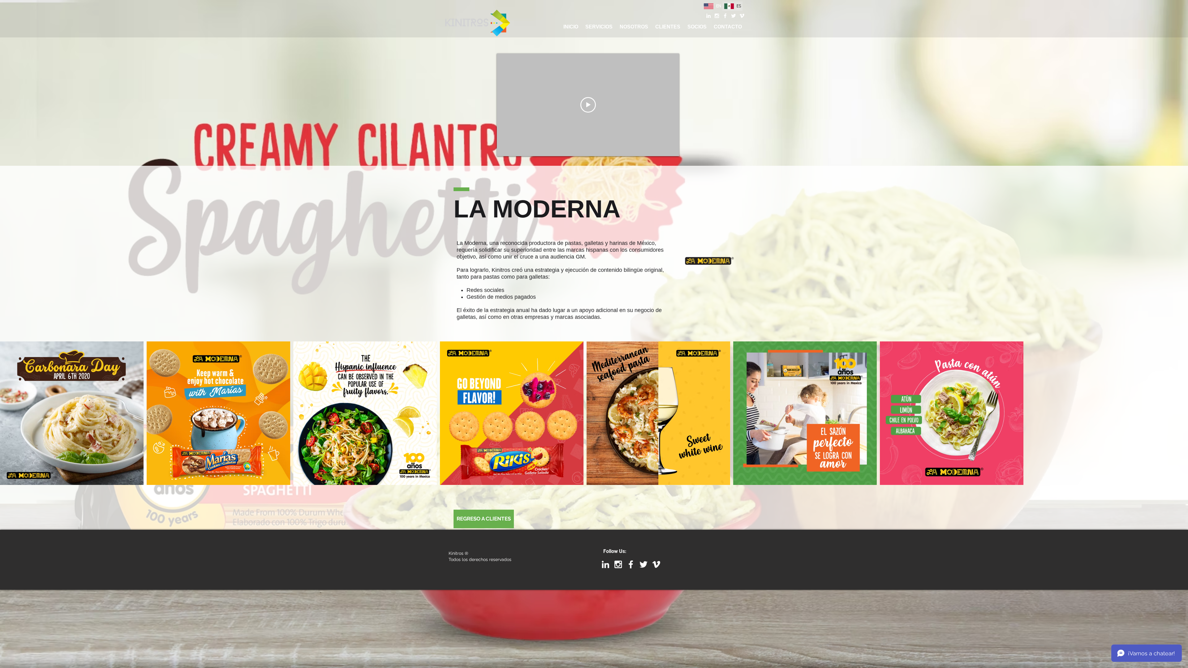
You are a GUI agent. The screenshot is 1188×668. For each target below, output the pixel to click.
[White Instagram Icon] (717, 16)
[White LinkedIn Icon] (708, 16)
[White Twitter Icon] (733, 16)
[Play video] (588, 105)
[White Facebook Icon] (725, 16)
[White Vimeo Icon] (742, 16)
